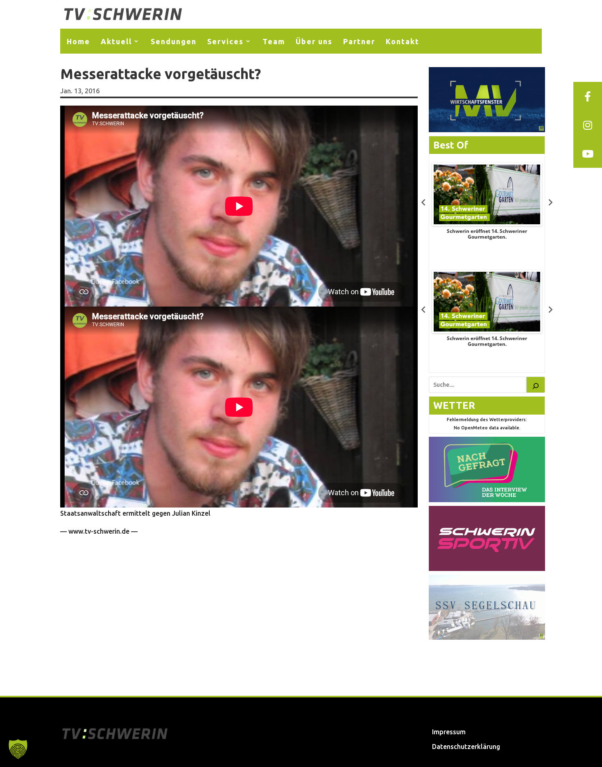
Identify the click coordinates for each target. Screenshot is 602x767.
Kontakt (402, 41)
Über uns (314, 41)
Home (78, 41)
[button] (18, 749)
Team (274, 41)
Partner (359, 41)
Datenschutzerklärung (466, 746)
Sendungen (174, 41)
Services (225, 41)
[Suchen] (535, 385)
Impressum (449, 731)
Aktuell (116, 41)
